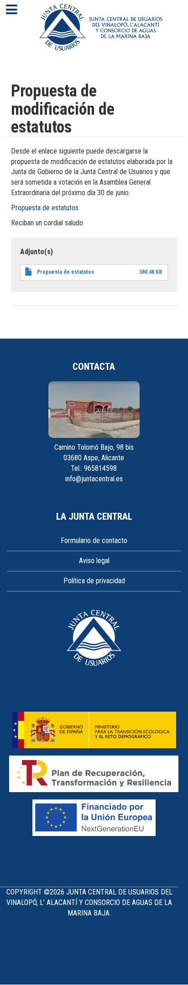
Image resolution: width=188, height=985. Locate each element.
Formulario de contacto (94, 540)
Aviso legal (94, 560)
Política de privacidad (94, 580)
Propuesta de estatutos (44, 207)
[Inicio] (100, 27)
